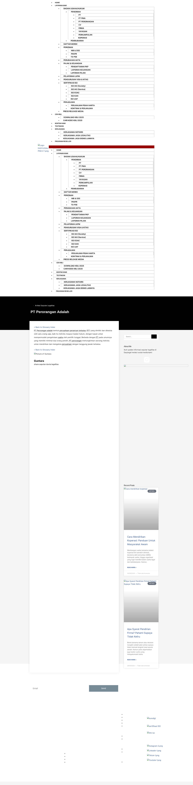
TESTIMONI (59, 126)
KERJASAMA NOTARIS (73, 132)
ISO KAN (74, 96)
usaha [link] (60, 337)
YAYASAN (83, 31)
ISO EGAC (75, 93)
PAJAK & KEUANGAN (73, 63)
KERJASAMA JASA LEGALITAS (77, 135)
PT (80, 15)
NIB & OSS (75, 50)
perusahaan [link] (64, 330)
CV (80, 25)
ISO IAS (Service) (78, 89)
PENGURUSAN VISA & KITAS (76, 79)
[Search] (154, 336)
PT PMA (82, 18)
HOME (58, 150)
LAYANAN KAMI (61, 5)
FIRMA (81, 28)
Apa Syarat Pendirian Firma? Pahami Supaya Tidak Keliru (139, 633)
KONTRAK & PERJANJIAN (82, 108)
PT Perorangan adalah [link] (43, 330)
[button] (101, 146)
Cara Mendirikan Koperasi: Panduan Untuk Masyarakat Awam (141, 540)
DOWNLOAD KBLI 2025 (74, 117)
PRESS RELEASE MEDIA (73, 111)
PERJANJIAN (69, 102)
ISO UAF (74, 99)
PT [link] (88, 330)
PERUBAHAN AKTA (72, 60)
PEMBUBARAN (77, 41)
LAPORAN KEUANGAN (80, 70)
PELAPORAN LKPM (72, 76)
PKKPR (74, 54)
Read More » (131, 567)
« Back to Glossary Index (44, 327)
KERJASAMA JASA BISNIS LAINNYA (78, 138)
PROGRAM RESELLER (63, 141)
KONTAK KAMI (60, 123)
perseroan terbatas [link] (78, 330)
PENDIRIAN (76, 12)
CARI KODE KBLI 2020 (72, 120)
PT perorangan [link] (75, 341)
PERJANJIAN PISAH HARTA (83, 105)
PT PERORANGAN (86, 21)
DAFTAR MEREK (70, 44)
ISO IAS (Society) (78, 86)
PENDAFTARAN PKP (79, 66)
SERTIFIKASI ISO (71, 83)
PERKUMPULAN (85, 35)
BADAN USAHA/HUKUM (74, 8)
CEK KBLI (58, 114)
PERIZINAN (68, 47)
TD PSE (74, 57)
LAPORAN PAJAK (78, 73)
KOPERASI (82, 38)
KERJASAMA (60, 129)
